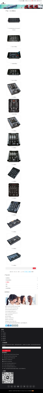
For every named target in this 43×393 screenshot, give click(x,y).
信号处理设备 (8, 288)
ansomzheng (10, 314)
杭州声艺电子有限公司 (17, 390)
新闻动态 (4, 336)
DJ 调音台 (13, 11)
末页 (30, 271)
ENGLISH (40, 0)
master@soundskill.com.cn (12, 312)
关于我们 (4, 333)
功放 (6, 284)
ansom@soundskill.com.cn (12, 309)
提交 (6, 350)
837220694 (9, 316)
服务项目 (4, 338)
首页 (3, 331)
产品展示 (4, 334)
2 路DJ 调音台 (14, 114)
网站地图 (30, 390)
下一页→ (26, 271)
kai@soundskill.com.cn (12, 311)
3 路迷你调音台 (14, 63)
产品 (7, 11)
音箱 (6, 286)
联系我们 (4, 340)
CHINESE (34, 0)
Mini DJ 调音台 (14, 46)
